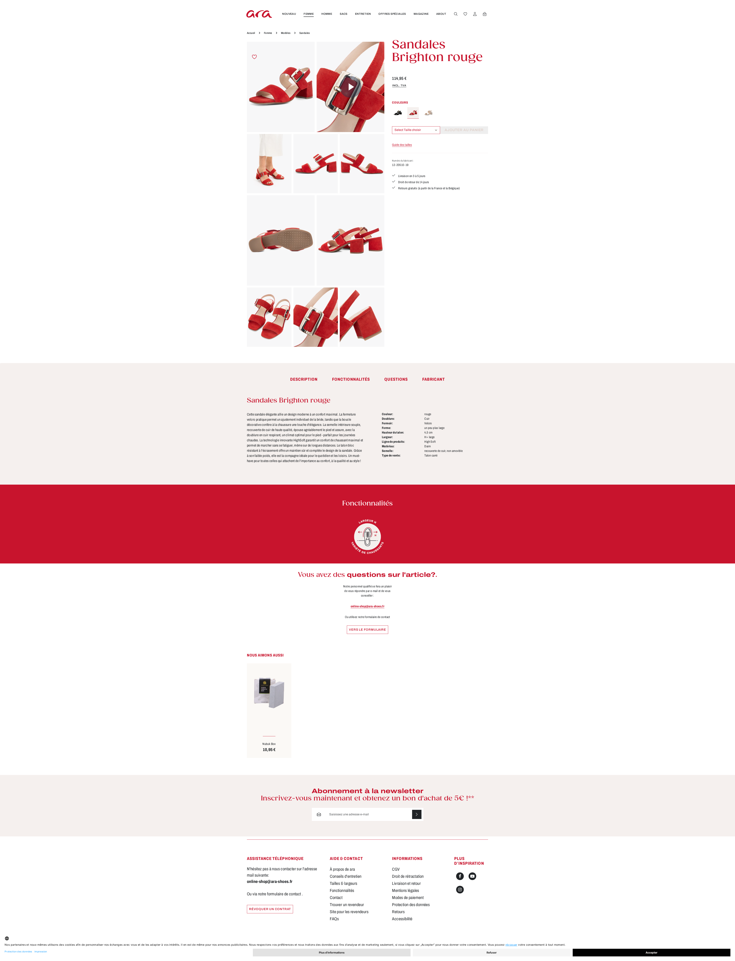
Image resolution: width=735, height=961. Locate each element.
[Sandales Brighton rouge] (281, 87)
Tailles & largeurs (343, 883)
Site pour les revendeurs (349, 912)
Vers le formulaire (367, 629)
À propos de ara (342, 869)
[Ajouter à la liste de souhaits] (254, 57)
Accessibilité (402, 919)
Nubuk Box (269, 743)
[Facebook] (460, 876)
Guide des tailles (402, 144)
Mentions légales (405, 890)
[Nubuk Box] (269, 693)
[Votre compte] (475, 14)
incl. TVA (399, 85)
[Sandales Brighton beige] (428, 113)
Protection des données (411, 904)
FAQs (334, 919)
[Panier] (485, 14)
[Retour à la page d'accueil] (259, 14)
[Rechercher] (456, 14)
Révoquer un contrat (270, 909)
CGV (396, 869)
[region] (315, 194)
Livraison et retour (406, 883)
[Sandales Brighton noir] (397, 113)
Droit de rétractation (408, 876)
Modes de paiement (408, 897)
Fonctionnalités (342, 890)
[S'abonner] (416, 814)
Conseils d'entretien (345, 876)
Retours (398, 912)
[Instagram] (460, 889)
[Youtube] (472, 876)
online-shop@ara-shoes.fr (368, 606)
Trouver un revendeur (347, 904)
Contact (336, 897)
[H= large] (367, 537)
